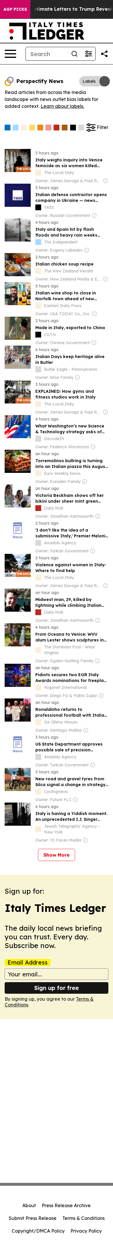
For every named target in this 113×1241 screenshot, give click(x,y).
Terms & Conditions (83, 1218)
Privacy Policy (86, 1231)
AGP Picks (15, 9)
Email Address (28, 962)
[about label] (38, 173)
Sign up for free (56, 987)
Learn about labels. (62, 106)
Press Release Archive (66, 1205)
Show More (56, 855)
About (29, 1205)
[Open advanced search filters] (88, 53)
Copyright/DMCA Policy (38, 1231)
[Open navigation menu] (10, 54)
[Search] (74, 53)
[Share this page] (104, 54)
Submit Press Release (33, 1218)
